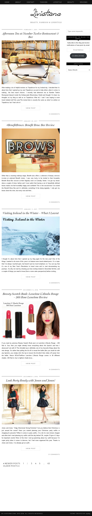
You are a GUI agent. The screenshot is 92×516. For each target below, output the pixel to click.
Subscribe (78, 56)
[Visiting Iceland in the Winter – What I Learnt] (31, 255)
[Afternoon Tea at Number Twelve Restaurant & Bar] (31, 83)
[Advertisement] (79, 85)
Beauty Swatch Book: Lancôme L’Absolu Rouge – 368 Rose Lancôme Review (31, 295)
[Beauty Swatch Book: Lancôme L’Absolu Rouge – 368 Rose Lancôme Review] (31, 339)
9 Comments (54, 369)
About (18, 2)
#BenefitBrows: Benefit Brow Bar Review (31, 125)
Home (7, 2)
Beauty (71, 2)
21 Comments (54, 454)
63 (49, 464)
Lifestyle (57, 2)
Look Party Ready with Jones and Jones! (30, 380)
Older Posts (10, 466)
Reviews (83, 2)
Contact (30, 2)
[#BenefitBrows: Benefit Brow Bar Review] (31, 172)
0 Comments (54, 114)
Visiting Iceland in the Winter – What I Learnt (31, 213)
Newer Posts (12, 464)
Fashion (43, 2)
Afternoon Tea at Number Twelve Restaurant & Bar (30, 35)
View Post (31, 108)
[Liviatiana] (46, 10)
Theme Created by (80, 513)
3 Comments (54, 283)
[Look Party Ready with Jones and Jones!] (31, 424)
